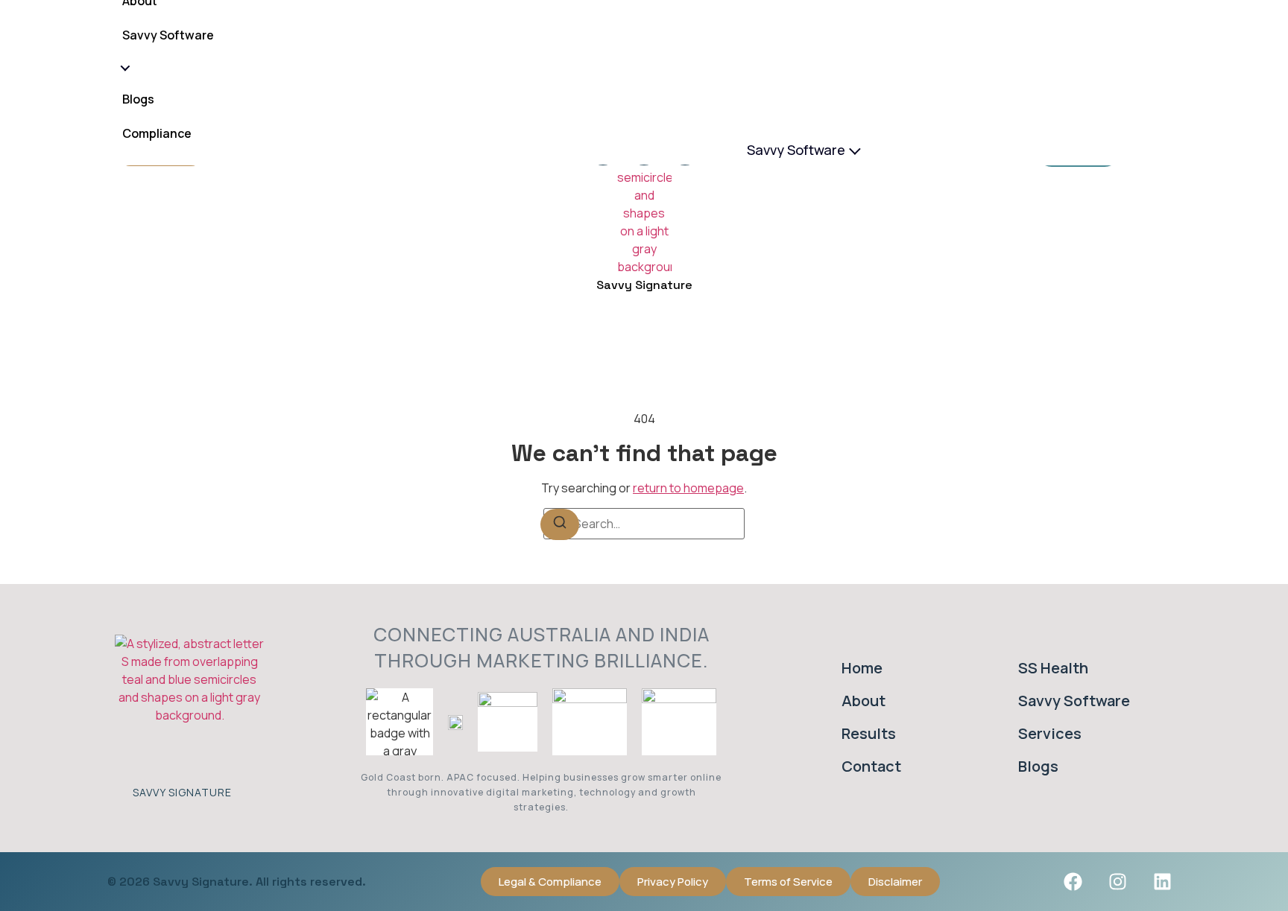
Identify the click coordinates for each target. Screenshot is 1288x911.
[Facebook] (1072, 881)
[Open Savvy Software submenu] (124, 68)
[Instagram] (1117, 881)
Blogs (138, 100)
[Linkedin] (1162, 881)
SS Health (1053, 668)
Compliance (157, 134)
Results (869, 733)
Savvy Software (796, 150)
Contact (871, 766)
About (864, 701)
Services (1050, 733)
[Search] (559, 524)
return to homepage (688, 488)
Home (862, 668)
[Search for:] (644, 523)
